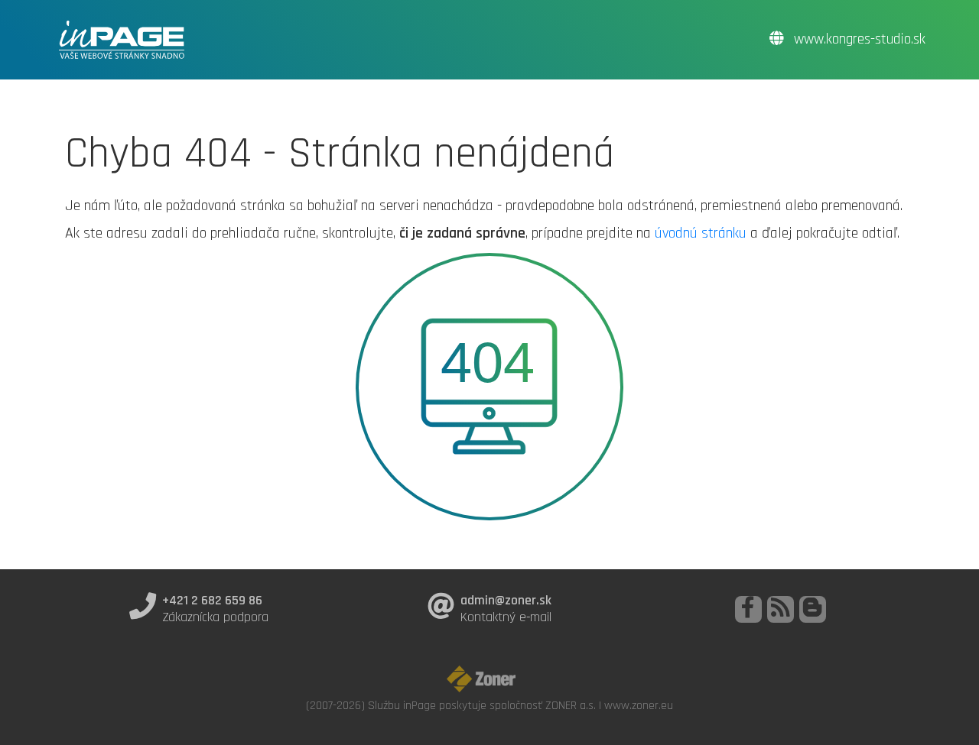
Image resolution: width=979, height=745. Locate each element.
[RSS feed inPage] (780, 609)
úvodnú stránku (700, 233)
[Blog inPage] (812, 609)
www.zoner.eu (638, 705)
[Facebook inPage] (748, 609)
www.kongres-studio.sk (857, 39)
